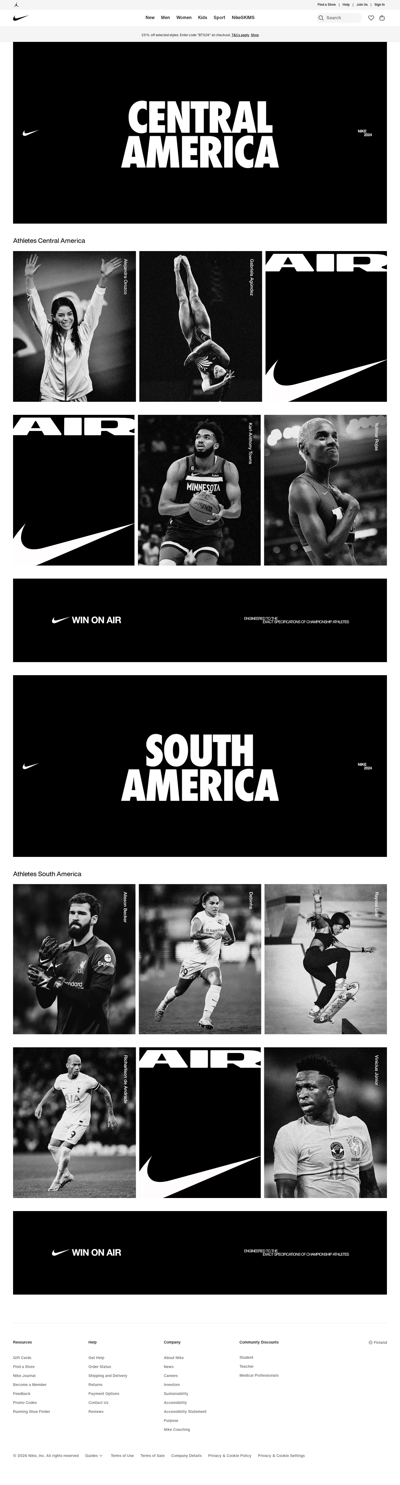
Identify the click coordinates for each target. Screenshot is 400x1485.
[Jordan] (16, 5)
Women (184, 17)
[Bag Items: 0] (382, 18)
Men (165, 17)
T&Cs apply (240, 35)
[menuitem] (351, 5)
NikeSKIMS (243, 17)
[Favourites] (371, 18)
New (150, 17)
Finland (380, 1343)
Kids (202, 17)
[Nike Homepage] (21, 18)
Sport (219, 17)
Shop (255, 35)
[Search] (321, 18)
